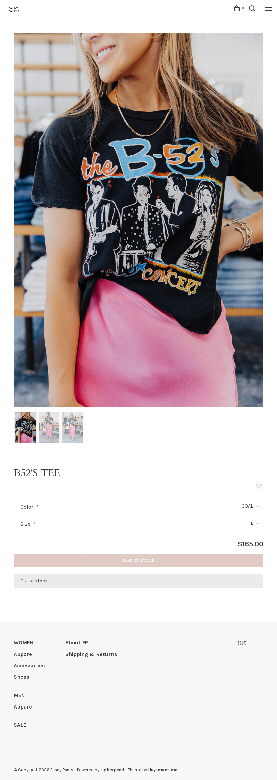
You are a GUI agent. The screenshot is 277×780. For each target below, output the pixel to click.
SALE (20, 725)
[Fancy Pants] (242, 643)
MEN (19, 695)
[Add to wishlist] (259, 487)
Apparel (24, 654)
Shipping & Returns (91, 654)
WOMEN (24, 642)
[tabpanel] (138, 220)
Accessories (29, 665)
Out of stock (139, 560)
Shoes (21, 677)
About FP (76, 642)
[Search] (253, 9)
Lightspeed (112, 769)
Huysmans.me (162, 769)
